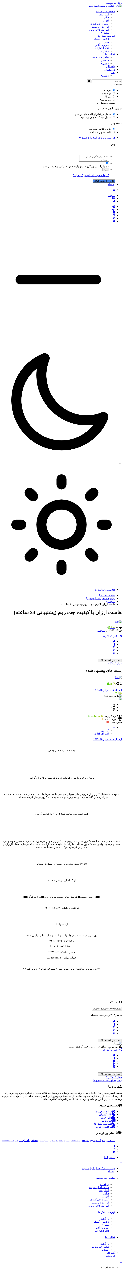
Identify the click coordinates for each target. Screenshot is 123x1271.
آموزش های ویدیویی (98, 29)
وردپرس (68, 1140)
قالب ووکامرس (14, 1140)
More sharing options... (109, 660)
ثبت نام (111, 184)
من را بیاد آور (102, 166)
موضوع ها (106, 93)
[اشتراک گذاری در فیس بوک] (114, 644)
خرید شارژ (109, 69)
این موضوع (105, 99)
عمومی (101, 630)
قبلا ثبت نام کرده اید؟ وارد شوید (98, 137)
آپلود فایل (110, 66)
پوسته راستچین (29, 1140)
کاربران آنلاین (102, 45)
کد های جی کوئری (99, 23)
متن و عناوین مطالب (100, 128)
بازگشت (104, 1184)
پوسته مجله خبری (44, 1140)
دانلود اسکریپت (103, 1111)
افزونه (105, 20)
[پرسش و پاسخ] (58, 212)
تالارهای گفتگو (101, 39)
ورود (106, 169)
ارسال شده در (107, 690)
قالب (106, 17)
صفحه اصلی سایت (105, 11)
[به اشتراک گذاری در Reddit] (114, 647)
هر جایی (107, 90)
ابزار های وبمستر (100, 26)
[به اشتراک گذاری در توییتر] (114, 641)
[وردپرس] (58, 215)
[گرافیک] (58, 218)
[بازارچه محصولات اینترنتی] (58, 221)
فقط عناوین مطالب (100, 132)
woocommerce (6, 1140)
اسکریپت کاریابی (54, 1140)
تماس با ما (109, 1157)
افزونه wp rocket (75, 1140)
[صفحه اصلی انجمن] (58, 206)
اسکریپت (104, 14)
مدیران (105, 42)
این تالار (107, 96)
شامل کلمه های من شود (96, 117)
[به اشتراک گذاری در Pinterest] (114, 653)
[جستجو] (89, 81)
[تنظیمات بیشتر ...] (114, 727)
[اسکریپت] (58, 209)
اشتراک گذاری (111, 636)
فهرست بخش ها (106, 35)
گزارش (105, 730)
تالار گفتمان (105, 1114)
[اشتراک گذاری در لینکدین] (114, 650)
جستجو (105, 60)
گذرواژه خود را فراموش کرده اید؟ (91, 175)
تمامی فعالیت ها (100, 57)
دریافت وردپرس (103, 1126)
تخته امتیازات (102, 48)
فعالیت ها (110, 54)
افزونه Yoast (62, 1140)
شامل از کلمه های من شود (92, 114)
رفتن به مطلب (114, 2)
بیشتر (105, 32)
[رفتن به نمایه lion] (118, 621)
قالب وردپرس (91, 1140)
